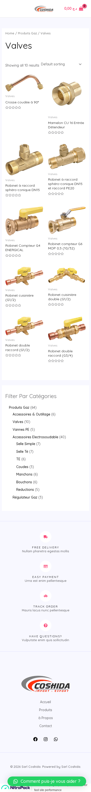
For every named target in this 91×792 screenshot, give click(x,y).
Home (9, 33)
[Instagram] (45, 739)
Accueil (45, 702)
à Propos (45, 718)
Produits (45, 710)
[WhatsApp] (56, 739)
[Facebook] (35, 739)
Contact (45, 726)
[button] (47, 781)
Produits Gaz (27, 33)
